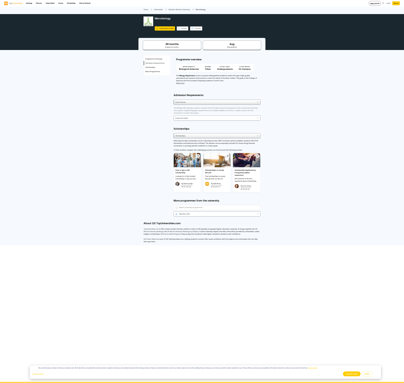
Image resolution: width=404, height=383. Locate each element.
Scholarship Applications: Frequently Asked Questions (245, 172)
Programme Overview (153, 59)
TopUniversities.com (151, 229)
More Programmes (152, 71)
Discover (39, 3)
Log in (388, 3)
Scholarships (71, 3)
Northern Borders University (179, 10)
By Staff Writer (216, 183)
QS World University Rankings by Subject (182, 231)
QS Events (165, 234)
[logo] (13, 3)
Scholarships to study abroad (214, 171)
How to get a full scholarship (182, 171)
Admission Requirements (155, 63)
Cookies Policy (312, 368)
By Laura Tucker (246, 186)
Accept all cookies (352, 374)
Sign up (396, 3)
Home (146, 10)
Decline (367, 374)
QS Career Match (150, 239)
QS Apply (175, 234)
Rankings (29, 3)
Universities (158, 10)
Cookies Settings (38, 374)
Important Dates (181, 118)
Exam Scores (180, 102)
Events (60, 3)
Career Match (50, 3)
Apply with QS (374, 3)
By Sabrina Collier (187, 183)
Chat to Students (85, 3)
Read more (180, 83)
